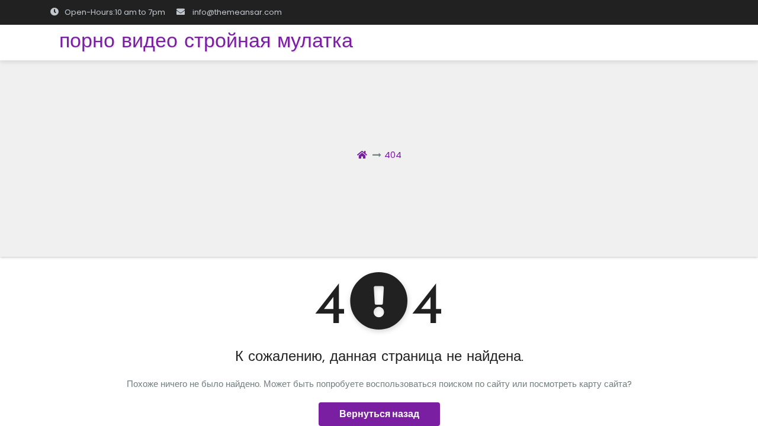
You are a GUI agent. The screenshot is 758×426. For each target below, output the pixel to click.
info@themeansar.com (237, 12)
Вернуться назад (379, 414)
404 (393, 155)
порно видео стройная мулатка (206, 42)
